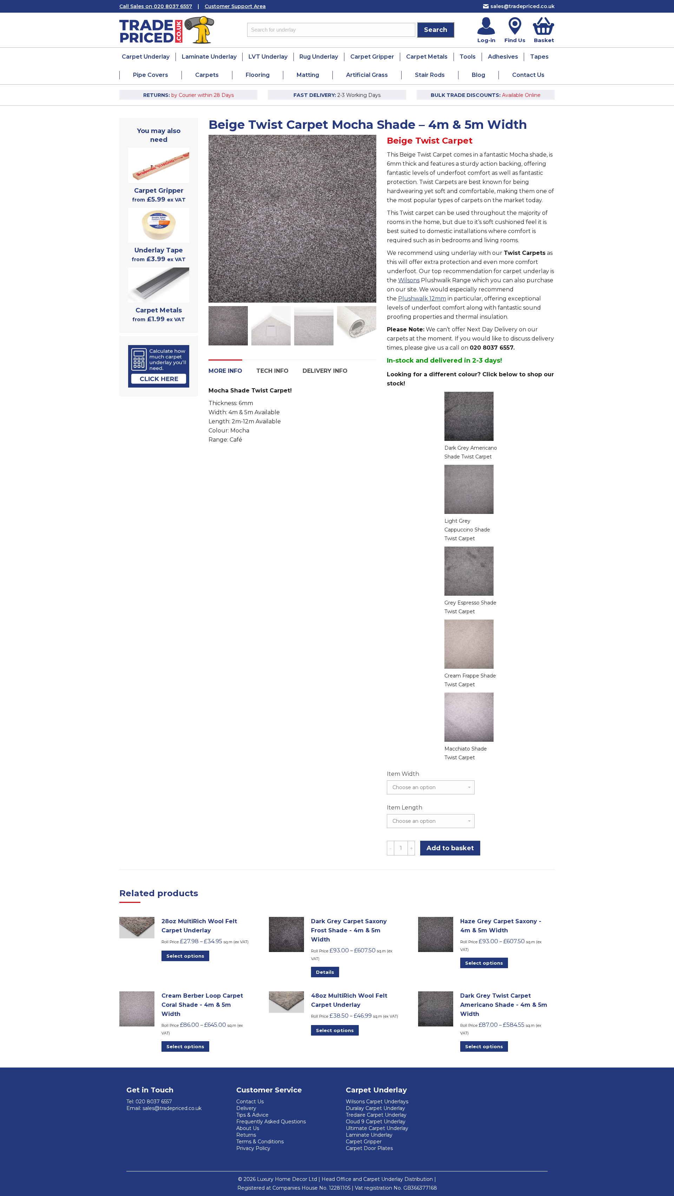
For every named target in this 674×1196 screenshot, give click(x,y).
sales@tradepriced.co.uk (522, 6)
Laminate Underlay (369, 1135)
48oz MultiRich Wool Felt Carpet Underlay (349, 1000)
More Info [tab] (225, 371)
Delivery (246, 1108)
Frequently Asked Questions (271, 1121)
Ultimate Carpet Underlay (377, 1128)
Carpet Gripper (364, 1141)
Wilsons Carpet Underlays (377, 1101)
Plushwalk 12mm (422, 298)
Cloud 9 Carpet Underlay (375, 1121)
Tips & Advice (252, 1115)
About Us (247, 1128)
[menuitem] (145, 57)
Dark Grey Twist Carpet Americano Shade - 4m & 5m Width (503, 1004)
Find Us (515, 40)
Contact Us (250, 1101)
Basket (544, 40)
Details (325, 972)
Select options (185, 956)
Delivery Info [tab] (325, 371)
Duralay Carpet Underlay (375, 1108)
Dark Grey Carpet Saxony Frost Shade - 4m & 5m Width (349, 930)
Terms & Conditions (260, 1141)
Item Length (404, 807)
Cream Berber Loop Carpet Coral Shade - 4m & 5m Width (202, 1004)
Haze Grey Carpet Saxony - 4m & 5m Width (500, 926)
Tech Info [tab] (272, 371)
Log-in (486, 40)
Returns (246, 1135)
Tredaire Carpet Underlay (376, 1115)
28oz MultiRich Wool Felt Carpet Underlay (199, 926)
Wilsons (408, 280)
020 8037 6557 (154, 1101)
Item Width (403, 774)
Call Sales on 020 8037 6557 (155, 6)
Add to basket (450, 848)
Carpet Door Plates (369, 1148)
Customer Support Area (235, 6)
